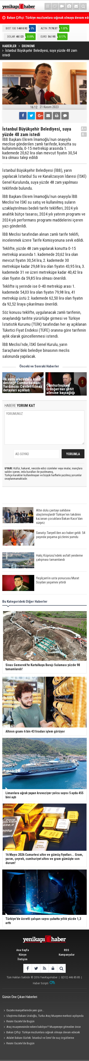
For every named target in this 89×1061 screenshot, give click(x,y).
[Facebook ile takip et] (27, 968)
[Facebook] (22, 115)
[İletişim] (76, 6)
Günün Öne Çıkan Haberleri (19, 997)
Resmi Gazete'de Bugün (20, 1021)
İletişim (22, 959)
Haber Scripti (40, 983)
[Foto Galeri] (69, 6)
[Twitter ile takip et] (36, 968)
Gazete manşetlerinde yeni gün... (25, 1010)
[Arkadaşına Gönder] (48, 115)
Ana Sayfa (22, 950)
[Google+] (39, 115)
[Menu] (47, 6)
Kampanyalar (67, 954)
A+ (83, 128)
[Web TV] (62, 6)
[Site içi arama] (83, 6)
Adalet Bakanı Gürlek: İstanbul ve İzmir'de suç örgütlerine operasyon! (38, 1038)
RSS (66, 950)
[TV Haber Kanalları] (55, 6)
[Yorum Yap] (65, 115)
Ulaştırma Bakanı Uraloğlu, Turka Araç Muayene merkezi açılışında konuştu (43, 1016)
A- (84, 134)
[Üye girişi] (53, 968)
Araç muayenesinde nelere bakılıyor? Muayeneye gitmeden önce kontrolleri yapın (41, 1027)
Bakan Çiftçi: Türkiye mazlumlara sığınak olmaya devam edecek (43, 1032)
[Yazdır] (56, 115)
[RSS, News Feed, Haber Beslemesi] (44, 968)
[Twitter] (31, 115)
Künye (22, 954)
